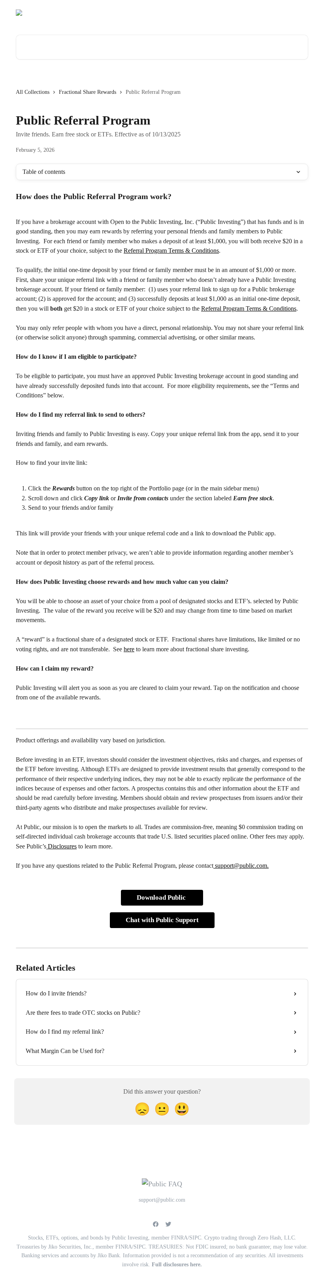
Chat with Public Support (162, 920)
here (129, 649)
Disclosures (61, 846)
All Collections (32, 92)
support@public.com (225, 12)
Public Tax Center (281, 12)
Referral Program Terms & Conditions (171, 250)
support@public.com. (241, 865)
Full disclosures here (176, 1264)
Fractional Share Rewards (87, 92)
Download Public (162, 897)
